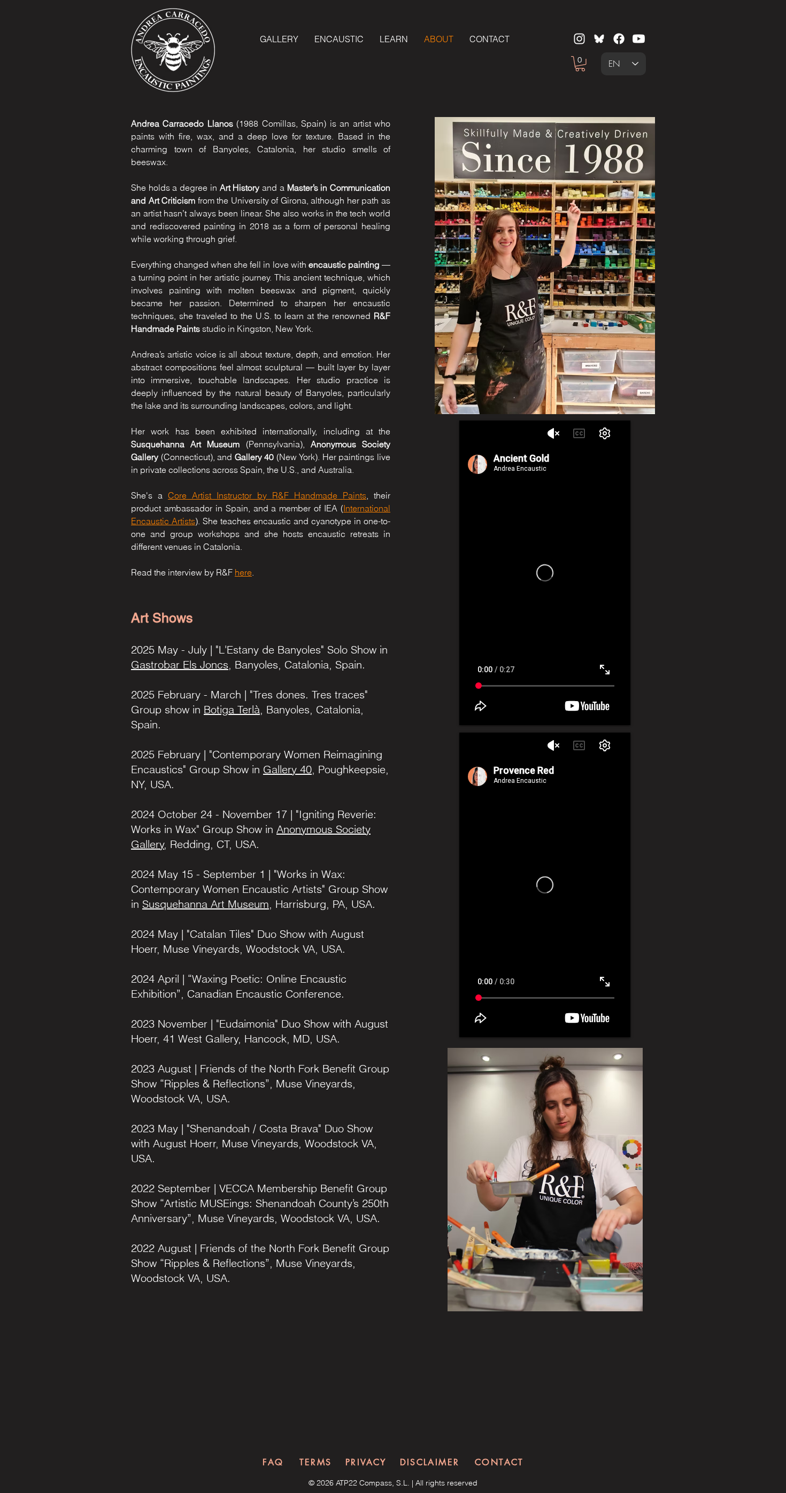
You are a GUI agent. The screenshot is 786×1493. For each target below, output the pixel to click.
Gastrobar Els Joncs (179, 664)
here (243, 572)
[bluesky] (599, 39)
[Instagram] (579, 39)
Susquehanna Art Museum (205, 904)
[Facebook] (619, 39)
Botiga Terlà (232, 709)
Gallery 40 (287, 769)
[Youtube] (638, 39)
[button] (580, 64)
